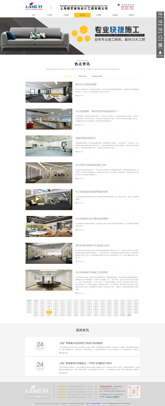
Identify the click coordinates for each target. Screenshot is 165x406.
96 (116, 315)
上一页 (36, 300)
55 (62, 309)
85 (42, 315)
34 (35, 306)
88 (62, 315)
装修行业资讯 (82, 76)
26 (96, 303)
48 (129, 306)
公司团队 (99, 15)
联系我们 (131, 15)
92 (89, 315)
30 (122, 303)
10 (102, 300)
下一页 (123, 315)
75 (82, 312)
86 (49, 315)
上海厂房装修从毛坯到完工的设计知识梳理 (80, 343)
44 (102, 306)
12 (116, 300)
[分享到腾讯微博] (114, 397)
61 (102, 309)
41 (82, 306)
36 (49, 306)
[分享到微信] (118, 397)
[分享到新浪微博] (111, 397)
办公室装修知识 (68, 76)
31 (129, 303)
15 (136, 300)
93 (96, 315)
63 (116, 309)
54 (55, 309)
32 (136, 303)
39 (69, 306)
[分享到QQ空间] (109, 397)
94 (102, 315)
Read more (64, 353)
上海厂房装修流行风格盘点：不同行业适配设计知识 (85, 363)
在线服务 (115, 15)
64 (122, 309)
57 (75, 309)
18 (42, 303)
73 (69, 312)
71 (55, 312)
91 (82, 315)
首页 (33, 15)
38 (62, 306)
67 (29, 312)
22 (69, 303)
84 (35, 315)
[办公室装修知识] (61, 386)
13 (122, 300)
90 (75, 315)
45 (109, 306)
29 (116, 303)
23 (75, 303)
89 (69, 315)
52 (42, 309)
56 (69, 309)
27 (102, 303)
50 (29, 309)
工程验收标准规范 (96, 76)
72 (62, 312)
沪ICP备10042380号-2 (96, 403)
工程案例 (66, 15)
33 (29, 306)
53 (49, 309)
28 (109, 303)
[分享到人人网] (116, 397)
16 (29, 303)
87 (55, 315)
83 (136, 312)
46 (116, 306)
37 (55, 306)
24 (82, 303)
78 (102, 312)
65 (129, 309)
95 (109, 315)
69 (42, 312)
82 (129, 312)
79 (109, 312)
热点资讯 (82, 15)
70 (49, 312)
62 (109, 309)
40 (75, 306)
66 (136, 309)
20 (55, 303)
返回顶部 (160, 55)
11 (109, 300)
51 (35, 309)
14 (129, 300)
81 (122, 312)
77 (96, 312)
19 (49, 303)
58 (82, 309)
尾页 (129, 315)
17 (35, 303)
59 (89, 309)
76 (89, 312)
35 (42, 306)
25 (89, 303)
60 (96, 309)
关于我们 (50, 15)
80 (116, 312)
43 (96, 306)
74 (75, 312)
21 (62, 303)
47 (122, 306)
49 (136, 306)
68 (35, 312)
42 (89, 306)
